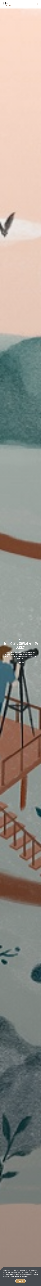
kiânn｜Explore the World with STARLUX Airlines (7, 4)
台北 (20, 639)
